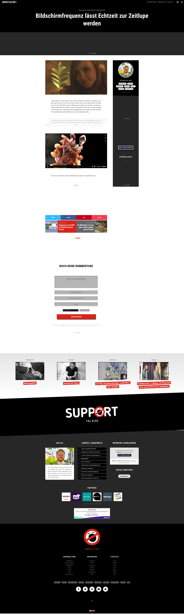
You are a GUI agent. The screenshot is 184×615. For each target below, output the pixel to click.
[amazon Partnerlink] (66, 496)
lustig (69, 572)
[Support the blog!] (92, 414)
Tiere (114, 572)
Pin (84, 217)
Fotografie (92, 569)
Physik (133, 86)
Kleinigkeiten (69, 565)
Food (114, 560)
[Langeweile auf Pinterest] (105, 589)
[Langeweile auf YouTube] (99, 589)
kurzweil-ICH (92, 571)
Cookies (123, 582)
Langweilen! (124, 476)
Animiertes (92, 560)
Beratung (106, 582)
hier (63, 325)
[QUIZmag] (97, 496)
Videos (92, 574)
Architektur (92, 562)
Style (114, 569)
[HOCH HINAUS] (92, 600)
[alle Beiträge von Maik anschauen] (126, 70)
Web (115, 574)
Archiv (64, 582)
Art (92, 564)
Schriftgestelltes (92, 572)
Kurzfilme (69, 569)
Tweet (53, 217)
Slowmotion (129, 88)
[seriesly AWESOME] (76, 496)
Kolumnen (114, 562)
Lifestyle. (170, 2)
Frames (127, 86)
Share (68, 217)
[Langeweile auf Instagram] (92, 589)
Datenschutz (115, 582)
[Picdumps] (107, 496)
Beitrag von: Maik (126, 80)
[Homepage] (10, 2)
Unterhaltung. (152, 2)
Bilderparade (69, 560)
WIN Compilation (69, 574)
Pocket (99, 217)
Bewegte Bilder (92, 565)
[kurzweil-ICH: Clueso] (71, 373)
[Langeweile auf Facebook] (78, 589)
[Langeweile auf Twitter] (85, 589)
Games (69, 571)
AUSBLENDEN (94, 53)
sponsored (98, 582)
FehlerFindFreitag (69, 562)
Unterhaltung (69, 557)
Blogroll (57, 582)
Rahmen (121, 88)
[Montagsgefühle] (30, 373)
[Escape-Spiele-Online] (118, 496)
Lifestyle (115, 557)
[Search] (182, 2)
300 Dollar (74, 176)
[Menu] (177, 2)
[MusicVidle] (87, 496)
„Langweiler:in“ (119, 452)
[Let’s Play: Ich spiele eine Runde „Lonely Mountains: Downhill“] (113, 375)
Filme (69, 567)
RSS (129, 582)
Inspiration (122, 83)
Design (92, 567)
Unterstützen (73, 582)
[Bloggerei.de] (92, 610)
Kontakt (81, 582)
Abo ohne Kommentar (84, 310)
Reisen (114, 565)
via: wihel (76, 185)
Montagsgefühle (69, 564)
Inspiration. (162, 2)
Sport (114, 567)
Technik (130, 83)
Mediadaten (89, 582)
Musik (114, 564)
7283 (94, 549)
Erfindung (120, 86)
